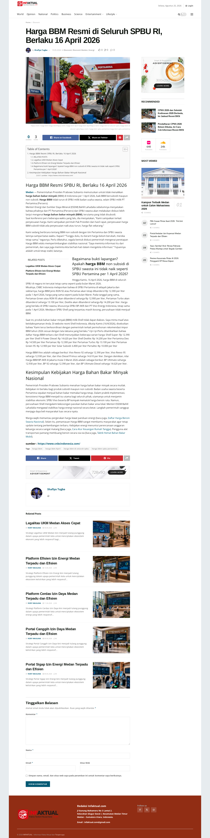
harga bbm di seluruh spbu (76, 448)
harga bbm (37, 448)
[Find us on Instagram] (153, 809)
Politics (54, 14)
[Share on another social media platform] (127, 137)
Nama (30, 750)
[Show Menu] (192, 14)
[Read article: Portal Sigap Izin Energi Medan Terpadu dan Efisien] (111, 675)
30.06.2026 (48, 528)
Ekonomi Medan (80, 50)
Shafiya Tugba (40, 50)
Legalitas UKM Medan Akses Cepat (48, 160)
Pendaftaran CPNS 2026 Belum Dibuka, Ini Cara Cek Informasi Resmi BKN (171, 127)
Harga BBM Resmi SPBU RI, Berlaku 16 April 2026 (52, 153)
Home (28, 22)
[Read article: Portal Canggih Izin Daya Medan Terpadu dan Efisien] (111, 640)
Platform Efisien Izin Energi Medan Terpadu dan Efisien (57, 163)
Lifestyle (110, 14)
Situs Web (85, 762)
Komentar (32, 714)
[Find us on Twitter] (147, 809)
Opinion (31, 14)
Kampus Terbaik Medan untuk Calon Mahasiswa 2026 (155, 205)
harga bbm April (53, 448)
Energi (91, 50)
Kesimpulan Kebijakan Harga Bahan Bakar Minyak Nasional (57, 172)
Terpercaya (59, 834)
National (43, 14)
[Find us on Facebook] (140, 809)
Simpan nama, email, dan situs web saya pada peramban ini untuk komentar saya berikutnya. (75, 775)
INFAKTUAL (27, 834)
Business (66, 14)
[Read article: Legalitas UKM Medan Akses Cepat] (111, 534)
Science (78, 14)
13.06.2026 (48, 568)
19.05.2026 (56, 50)
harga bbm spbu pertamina (104, 448)
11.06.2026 (48, 603)
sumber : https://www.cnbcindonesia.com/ (57, 175)
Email (29, 762)
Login (190, 5)
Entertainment (93, 14)
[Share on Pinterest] (120, 137)
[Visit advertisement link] (78, 472)
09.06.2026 (48, 638)
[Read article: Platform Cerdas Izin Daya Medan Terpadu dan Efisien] (111, 604)
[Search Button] (179, 14)
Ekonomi (36, 22)
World (20, 14)
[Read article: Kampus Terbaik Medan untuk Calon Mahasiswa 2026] (162, 183)
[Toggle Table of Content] (124, 149)
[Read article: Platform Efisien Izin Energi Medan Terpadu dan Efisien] (111, 569)
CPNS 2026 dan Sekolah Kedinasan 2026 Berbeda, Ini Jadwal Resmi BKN (170, 113)
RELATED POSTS (40, 157)
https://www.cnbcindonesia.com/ (59, 443)
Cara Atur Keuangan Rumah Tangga (91, 429)
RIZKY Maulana (34, 528)
